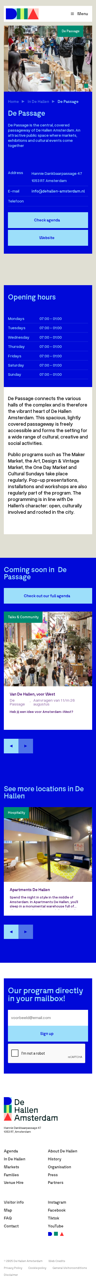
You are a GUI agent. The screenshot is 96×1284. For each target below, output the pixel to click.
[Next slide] (25, 746)
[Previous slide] (11, 746)
